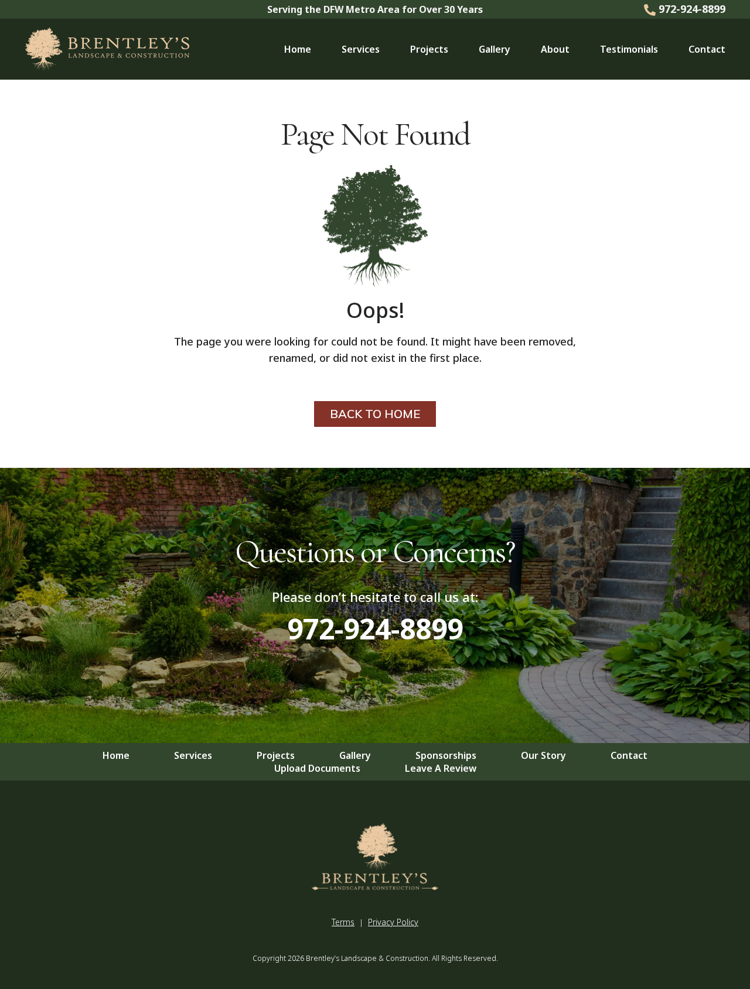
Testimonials (629, 49)
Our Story (543, 755)
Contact (706, 49)
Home (297, 49)
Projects (429, 49)
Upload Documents (317, 768)
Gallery (494, 49)
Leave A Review (440, 768)
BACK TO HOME (375, 413)
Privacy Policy (393, 922)
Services (361, 49)
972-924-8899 (690, 9)
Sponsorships (445, 755)
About (555, 49)
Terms (343, 922)
